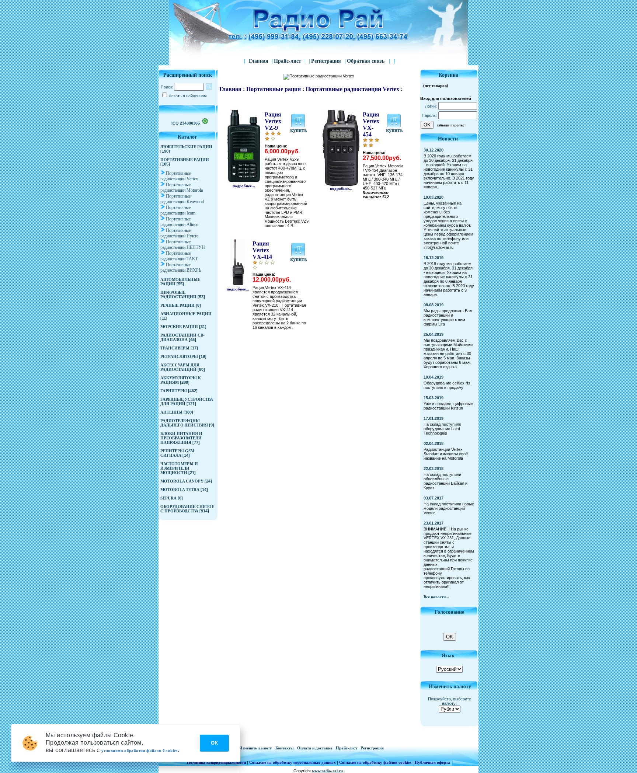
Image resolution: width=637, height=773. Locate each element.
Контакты (285, 748)
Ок (214, 743)
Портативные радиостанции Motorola (181, 187)
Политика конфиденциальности (216, 762)
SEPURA (168, 498)
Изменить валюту (256, 748)
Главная (258, 61)
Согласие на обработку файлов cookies (375, 762)
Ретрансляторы (179, 356)
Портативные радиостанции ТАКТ (179, 256)
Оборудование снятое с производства (187, 508)
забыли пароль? (450, 125)
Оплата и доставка (315, 748)
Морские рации (179, 326)
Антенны (171, 412)
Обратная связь (368, 61)
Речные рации (177, 305)
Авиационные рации (186, 313)
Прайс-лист (287, 61)
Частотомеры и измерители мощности (179, 468)
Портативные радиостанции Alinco (179, 221)
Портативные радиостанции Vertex (179, 176)
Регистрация (326, 61)
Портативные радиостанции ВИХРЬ (180, 267)
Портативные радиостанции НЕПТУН (182, 244)
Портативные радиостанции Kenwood (182, 199)
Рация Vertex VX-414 (262, 250)
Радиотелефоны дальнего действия (184, 422)
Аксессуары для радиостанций (179, 367)
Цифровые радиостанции (178, 294)
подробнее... (244, 186)
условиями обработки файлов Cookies (139, 750)
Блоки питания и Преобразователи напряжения (181, 438)
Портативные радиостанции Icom (177, 210)
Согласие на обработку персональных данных (292, 762)
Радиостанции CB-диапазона (182, 337)
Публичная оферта (432, 762)
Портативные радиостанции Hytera (179, 233)
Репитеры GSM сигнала (177, 453)
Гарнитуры (173, 391)
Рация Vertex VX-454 (371, 124)
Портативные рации (184, 159)
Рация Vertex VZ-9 (273, 121)
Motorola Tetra (179, 489)
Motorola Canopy (181, 481)
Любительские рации (186, 146)
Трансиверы (174, 348)
